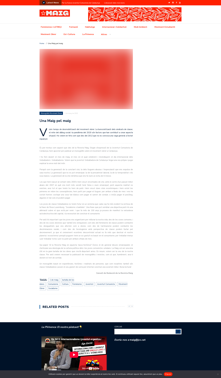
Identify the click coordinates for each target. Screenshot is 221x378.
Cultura (65, 284)
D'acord (168, 374)
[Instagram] (173, 2)
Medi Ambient (140, 27)
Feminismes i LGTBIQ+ (51, 27)
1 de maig (54, 280)
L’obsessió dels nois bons (114, 3)
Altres (104, 34)
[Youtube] (179, 2)
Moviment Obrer (48, 34)
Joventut (89, 284)
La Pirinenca (88, 34)
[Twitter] (169, 2)
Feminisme (77, 284)
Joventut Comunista (106, 284)
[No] (218, 374)
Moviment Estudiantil (164, 27)
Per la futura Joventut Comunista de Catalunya (81, 3)
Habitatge (90, 27)
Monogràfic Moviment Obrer (51, 113)
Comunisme (53, 284)
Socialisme (53, 288)
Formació (73, 27)
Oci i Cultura (69, 34)
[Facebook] (176, 2)
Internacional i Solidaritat (114, 27)
